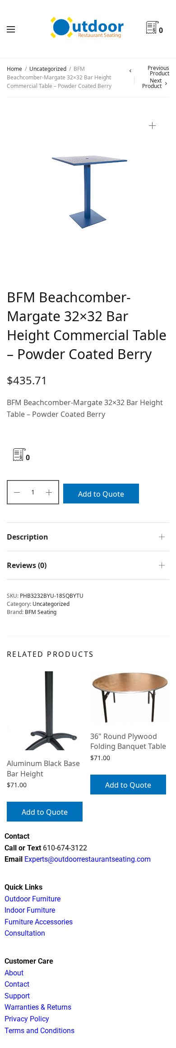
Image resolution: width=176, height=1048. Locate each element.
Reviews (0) (26, 565)
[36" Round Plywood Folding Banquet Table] (129, 697)
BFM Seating (40, 612)
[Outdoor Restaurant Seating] (88, 29)
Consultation (25, 933)
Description (27, 537)
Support (17, 996)
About (14, 973)
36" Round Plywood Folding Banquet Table (128, 741)
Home (14, 69)
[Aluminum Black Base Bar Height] (46, 710)
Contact (17, 984)
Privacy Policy (27, 1019)
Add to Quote (101, 494)
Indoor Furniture (30, 910)
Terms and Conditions (39, 1030)
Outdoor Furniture (32, 899)
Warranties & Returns (38, 1007)
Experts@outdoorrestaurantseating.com (87, 859)
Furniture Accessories (39, 922)
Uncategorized (47, 69)
